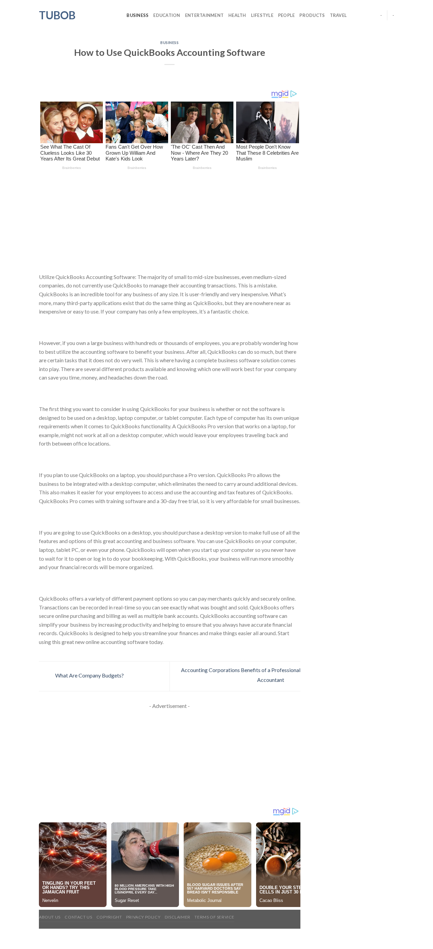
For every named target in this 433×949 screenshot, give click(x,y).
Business (138, 15)
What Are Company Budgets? (89, 675)
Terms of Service (214, 917)
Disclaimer (177, 917)
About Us (50, 917)
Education (166, 15)
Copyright (109, 917)
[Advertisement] (169, 222)
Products (312, 15)
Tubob (57, 15)
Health (237, 15)
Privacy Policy (143, 917)
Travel (338, 15)
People (286, 15)
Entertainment (204, 15)
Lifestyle (262, 15)
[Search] (119, 15)
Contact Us (78, 917)
